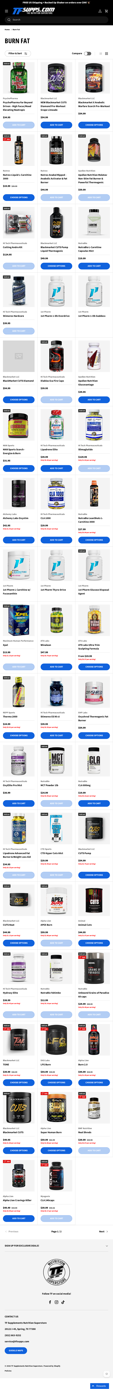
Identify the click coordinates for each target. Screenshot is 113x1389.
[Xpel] (19, 620)
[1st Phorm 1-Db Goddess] (94, 291)
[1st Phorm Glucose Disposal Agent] (94, 565)
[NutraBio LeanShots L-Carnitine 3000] (94, 493)
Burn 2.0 (83, 1064)
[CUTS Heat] (19, 900)
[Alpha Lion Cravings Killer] (19, 1175)
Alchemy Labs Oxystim (15, 518)
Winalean (46, 645)
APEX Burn (46, 925)
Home (7, 30)
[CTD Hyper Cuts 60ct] (56, 828)
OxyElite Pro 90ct (12, 785)
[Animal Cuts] (94, 900)
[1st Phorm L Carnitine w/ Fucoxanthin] (19, 565)
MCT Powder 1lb (49, 785)
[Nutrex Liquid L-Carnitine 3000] (19, 150)
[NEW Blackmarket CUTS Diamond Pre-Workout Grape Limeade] (56, 78)
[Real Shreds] (94, 1108)
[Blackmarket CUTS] (19, 1108)
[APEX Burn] (56, 900)
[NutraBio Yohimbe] (56, 968)
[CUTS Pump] (94, 828)
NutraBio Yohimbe (51, 993)
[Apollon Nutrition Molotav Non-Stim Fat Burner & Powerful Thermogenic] (94, 150)
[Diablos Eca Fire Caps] (56, 356)
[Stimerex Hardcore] (19, 291)
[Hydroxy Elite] (19, 968)
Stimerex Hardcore (13, 316)
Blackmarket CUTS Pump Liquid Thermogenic (54, 249)
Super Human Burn (51, 1132)
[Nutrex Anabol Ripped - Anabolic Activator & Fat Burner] (56, 150)
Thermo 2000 (10, 716)
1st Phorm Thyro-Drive (53, 590)
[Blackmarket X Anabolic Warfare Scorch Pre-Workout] (94, 78)
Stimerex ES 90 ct (50, 716)
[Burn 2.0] (94, 1040)
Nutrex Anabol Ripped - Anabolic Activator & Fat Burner (54, 178)
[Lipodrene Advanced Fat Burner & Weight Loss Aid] (19, 828)
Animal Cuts (85, 925)
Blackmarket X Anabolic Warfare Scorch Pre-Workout (94, 104)
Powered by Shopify (52, 1366)
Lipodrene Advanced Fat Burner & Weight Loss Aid (17, 855)
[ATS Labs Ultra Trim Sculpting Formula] (94, 620)
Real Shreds (84, 1132)
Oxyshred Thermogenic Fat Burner (93, 718)
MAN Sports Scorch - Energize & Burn (14, 451)
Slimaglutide (85, 449)
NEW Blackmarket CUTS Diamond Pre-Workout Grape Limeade (54, 106)
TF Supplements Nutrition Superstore (27, 1366)
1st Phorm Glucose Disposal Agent (93, 591)
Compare (77, 53)
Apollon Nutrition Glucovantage (88, 382)
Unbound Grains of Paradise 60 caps (93, 994)
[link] (22, 1232)
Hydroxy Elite (10, 993)
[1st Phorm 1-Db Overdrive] (56, 291)
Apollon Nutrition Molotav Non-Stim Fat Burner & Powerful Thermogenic (92, 178)
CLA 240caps (47, 1200)
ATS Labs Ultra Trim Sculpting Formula (89, 647)
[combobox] (56, 19)
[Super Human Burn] (56, 1108)
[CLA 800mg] (94, 760)
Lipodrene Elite (49, 449)
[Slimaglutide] (94, 425)
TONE (6, 1064)
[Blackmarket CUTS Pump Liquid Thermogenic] (56, 222)
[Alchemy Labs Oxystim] (19, 493)
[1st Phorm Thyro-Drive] (56, 565)
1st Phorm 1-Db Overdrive (55, 316)
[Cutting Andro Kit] (19, 222)
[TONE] (19, 1040)
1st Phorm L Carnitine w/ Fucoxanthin (16, 591)
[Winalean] (56, 620)
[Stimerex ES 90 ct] (56, 692)
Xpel (5, 645)
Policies (8, 1371)
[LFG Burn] (56, 1040)
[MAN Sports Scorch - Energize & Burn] (19, 425)
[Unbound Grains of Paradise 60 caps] (94, 968)
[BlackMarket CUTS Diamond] (19, 356)
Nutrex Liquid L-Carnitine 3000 (17, 177)
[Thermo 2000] (19, 692)
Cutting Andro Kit (12, 247)
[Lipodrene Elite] (56, 425)
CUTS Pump (84, 853)
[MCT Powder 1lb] (56, 760)
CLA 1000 (46, 518)
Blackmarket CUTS (13, 1132)
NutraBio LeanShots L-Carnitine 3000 (90, 520)
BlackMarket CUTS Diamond (18, 381)
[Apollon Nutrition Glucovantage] (94, 356)
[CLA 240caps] (56, 1175)
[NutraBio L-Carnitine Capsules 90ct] (94, 222)
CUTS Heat (8, 925)
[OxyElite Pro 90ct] (19, 760)
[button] (106, 11)
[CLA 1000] (56, 493)
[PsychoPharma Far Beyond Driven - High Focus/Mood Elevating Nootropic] (19, 78)
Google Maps (16, 1350)
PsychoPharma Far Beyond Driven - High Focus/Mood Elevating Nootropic (18, 106)
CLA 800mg (84, 785)
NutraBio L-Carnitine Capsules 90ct (89, 249)
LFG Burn (46, 1064)
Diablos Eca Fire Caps (52, 381)
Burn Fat (16, 30)
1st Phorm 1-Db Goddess (91, 316)
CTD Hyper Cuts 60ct (52, 853)
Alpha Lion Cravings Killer (17, 1200)
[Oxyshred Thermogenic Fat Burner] (94, 692)
